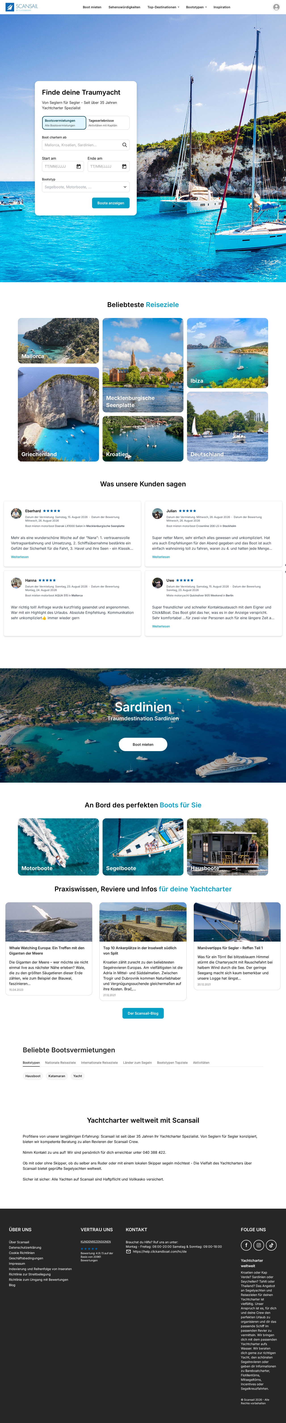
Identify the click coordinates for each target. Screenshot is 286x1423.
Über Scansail (19, 1242)
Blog (12, 1285)
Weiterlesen (20, 557)
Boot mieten (92, 7)
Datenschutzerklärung (25, 1247)
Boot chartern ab (54, 137)
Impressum (17, 1263)
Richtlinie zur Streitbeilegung (30, 1274)
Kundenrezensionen (96, 1241)
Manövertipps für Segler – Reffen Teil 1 (230, 948)
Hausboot (32, 1076)
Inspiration (222, 7)
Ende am (95, 158)
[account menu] (276, 7)
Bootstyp (48, 179)
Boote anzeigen (110, 203)
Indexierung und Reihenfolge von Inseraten (40, 1269)
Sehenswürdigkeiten (124, 7)
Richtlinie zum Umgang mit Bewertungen (38, 1279)
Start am (49, 158)
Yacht (77, 1076)
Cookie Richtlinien (22, 1253)
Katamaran (56, 1076)
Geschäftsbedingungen (26, 1258)
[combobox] (77, 145)
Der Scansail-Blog (143, 1013)
